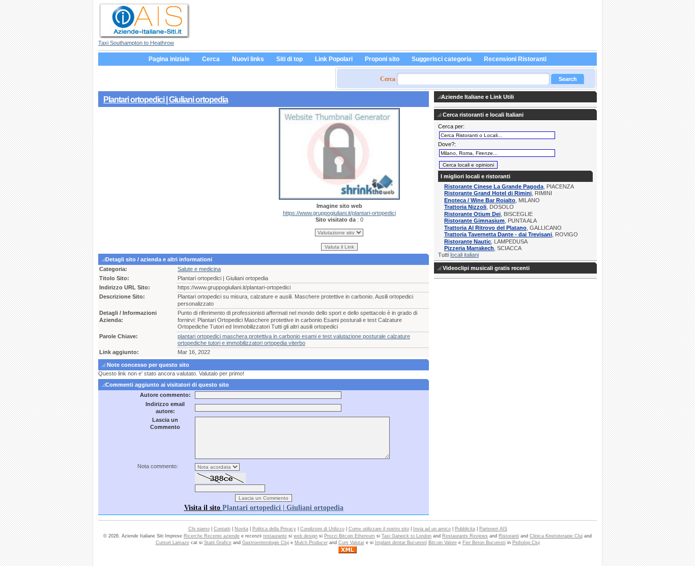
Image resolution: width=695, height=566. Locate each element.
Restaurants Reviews (465, 535)
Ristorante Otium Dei (472, 214)
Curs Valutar (351, 542)
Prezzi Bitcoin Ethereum (349, 535)
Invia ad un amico (432, 528)
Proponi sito (382, 59)
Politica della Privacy (274, 528)
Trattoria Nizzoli (465, 207)
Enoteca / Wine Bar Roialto (479, 200)
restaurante (275, 535)
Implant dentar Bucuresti (401, 542)
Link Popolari (334, 59)
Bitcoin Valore (442, 542)
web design (305, 535)
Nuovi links (248, 59)
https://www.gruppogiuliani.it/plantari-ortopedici (339, 213)
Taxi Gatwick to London (406, 535)
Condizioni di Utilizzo (322, 528)
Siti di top (289, 59)
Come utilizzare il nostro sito (379, 528)
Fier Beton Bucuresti (484, 542)
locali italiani (464, 255)
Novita (241, 528)
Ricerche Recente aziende (212, 535)
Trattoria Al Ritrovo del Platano (485, 228)
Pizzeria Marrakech (469, 248)
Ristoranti (509, 535)
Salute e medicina (199, 269)
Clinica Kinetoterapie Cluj (556, 535)
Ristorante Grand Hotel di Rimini (488, 193)
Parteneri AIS (493, 528)
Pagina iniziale (169, 59)
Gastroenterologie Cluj (265, 542)
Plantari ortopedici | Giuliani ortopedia (165, 99)
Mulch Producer (311, 542)
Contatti (222, 528)
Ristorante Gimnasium (474, 221)
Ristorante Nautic (467, 241)
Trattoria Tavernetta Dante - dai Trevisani (498, 234)
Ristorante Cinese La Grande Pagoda (493, 186)
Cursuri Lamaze (172, 542)
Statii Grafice (217, 542)
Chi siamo (199, 528)
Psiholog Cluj (526, 542)
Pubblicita (465, 528)
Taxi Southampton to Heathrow (136, 43)
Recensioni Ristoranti (515, 59)
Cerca (211, 59)
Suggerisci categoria (442, 59)
